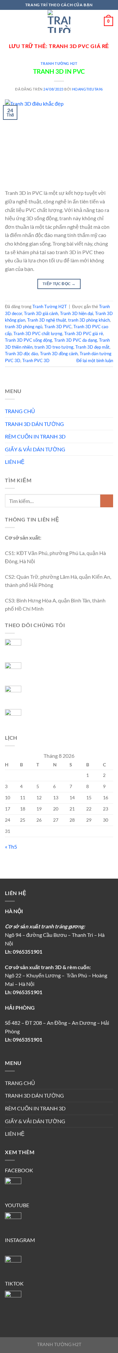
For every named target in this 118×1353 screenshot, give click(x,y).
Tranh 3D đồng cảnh (59, 353)
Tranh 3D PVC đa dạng (75, 340)
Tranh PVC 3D (35, 360)
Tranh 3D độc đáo (21, 353)
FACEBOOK (19, 1170)
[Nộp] (106, 500)
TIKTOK (14, 1283)
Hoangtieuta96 (87, 89)
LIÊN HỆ (15, 462)
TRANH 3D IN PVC (59, 71)
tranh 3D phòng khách (89, 320)
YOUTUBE (17, 1205)
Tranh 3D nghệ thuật (46, 320)
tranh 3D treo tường (53, 347)
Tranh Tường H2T (59, 63)
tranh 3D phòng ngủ (23, 326)
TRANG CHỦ (20, 411)
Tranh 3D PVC (57, 326)
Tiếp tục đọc (59, 283)
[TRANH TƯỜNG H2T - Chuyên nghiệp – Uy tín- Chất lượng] (59, 21)
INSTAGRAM (20, 1240)
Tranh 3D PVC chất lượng (37, 333)
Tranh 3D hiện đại (76, 313)
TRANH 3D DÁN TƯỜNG (34, 424)
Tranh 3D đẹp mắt (92, 347)
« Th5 (11, 846)
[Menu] (9, 21)
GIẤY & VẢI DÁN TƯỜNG (35, 449)
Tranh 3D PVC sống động (28, 340)
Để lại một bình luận (94, 360)
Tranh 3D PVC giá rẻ (83, 333)
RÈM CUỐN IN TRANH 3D (35, 436)
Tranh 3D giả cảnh (41, 313)
